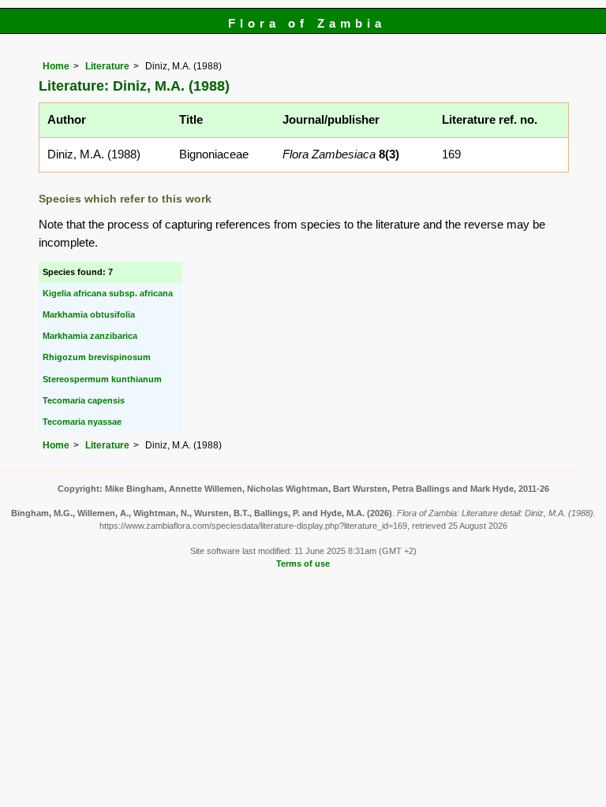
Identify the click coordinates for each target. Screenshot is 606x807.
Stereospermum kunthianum (102, 379)
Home (56, 66)
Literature (107, 66)
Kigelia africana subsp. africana (108, 293)
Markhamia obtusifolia (89, 314)
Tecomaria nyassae (82, 421)
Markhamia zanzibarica (90, 335)
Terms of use (303, 563)
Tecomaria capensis (84, 400)
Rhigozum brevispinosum (97, 357)
